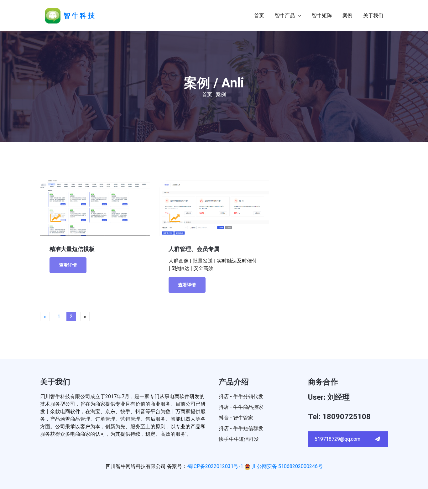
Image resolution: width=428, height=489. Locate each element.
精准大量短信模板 (72, 249)
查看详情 (68, 265)
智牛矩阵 (322, 15)
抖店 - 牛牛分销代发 (241, 396)
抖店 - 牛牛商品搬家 (241, 407)
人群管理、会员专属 (194, 249)
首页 (259, 15)
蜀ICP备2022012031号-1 (215, 466)
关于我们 (373, 15)
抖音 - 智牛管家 (236, 418)
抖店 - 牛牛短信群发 (241, 428)
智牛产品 (285, 15)
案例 (347, 15)
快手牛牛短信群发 (239, 439)
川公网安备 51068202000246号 (287, 466)
